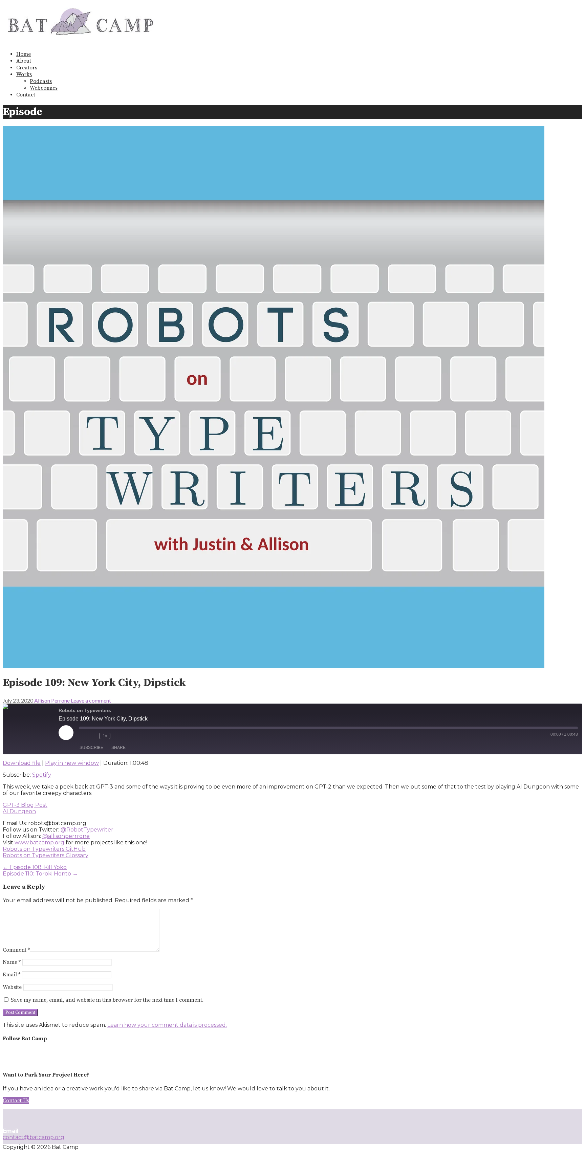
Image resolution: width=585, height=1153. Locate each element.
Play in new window (72, 763)
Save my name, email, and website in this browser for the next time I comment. (107, 1000)
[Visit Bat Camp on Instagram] (7, 1057)
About (23, 61)
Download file (22, 763)
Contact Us (16, 1100)
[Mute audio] (82, 736)
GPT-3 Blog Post (25, 805)
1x (105, 735)
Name (12, 962)
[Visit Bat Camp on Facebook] (32, 1057)
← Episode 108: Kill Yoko (35, 867)
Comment (16, 950)
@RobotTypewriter (87, 829)
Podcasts (41, 81)
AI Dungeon (19, 811)
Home (23, 54)
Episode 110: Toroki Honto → (40, 873)
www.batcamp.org (39, 842)
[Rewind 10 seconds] (92, 735)
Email (11, 974)
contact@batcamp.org (33, 1137)
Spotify (41, 775)
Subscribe (91, 747)
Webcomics (44, 88)
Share (118, 747)
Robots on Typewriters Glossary (45, 855)
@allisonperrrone (66, 836)
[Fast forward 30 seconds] (117, 735)
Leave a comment (91, 700)
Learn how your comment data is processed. (167, 1025)
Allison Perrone (52, 700)
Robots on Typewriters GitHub (44, 849)
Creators (26, 67)
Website (12, 987)
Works (24, 74)
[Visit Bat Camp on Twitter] (19, 1057)
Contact (25, 94)
